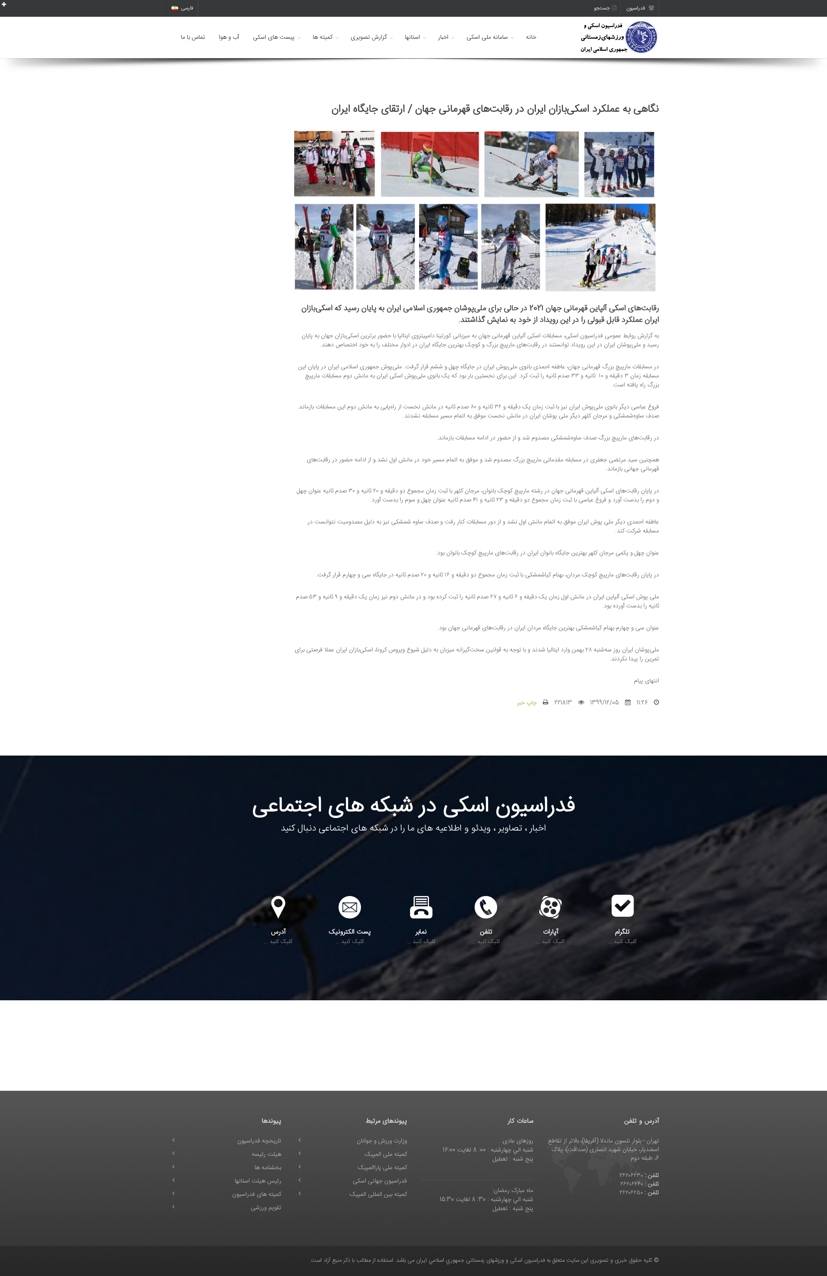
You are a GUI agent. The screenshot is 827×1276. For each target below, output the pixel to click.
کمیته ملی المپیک (386, 1154)
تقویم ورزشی (266, 1208)
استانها (412, 37)
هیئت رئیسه (266, 1154)
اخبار (443, 37)
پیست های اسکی (274, 37)
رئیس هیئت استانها (258, 1181)
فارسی (187, 8)
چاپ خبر (527, 703)
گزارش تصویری (369, 37)
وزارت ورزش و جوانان (382, 1141)
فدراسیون (636, 8)
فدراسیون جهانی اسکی (380, 1181)
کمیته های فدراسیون (256, 1194)
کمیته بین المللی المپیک (378, 1194)
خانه (531, 37)
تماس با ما (193, 37)
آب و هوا (229, 37)
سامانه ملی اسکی (487, 37)
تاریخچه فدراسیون (259, 1141)
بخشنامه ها (268, 1168)
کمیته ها (323, 37)
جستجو (602, 8)
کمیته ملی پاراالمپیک (382, 1168)
